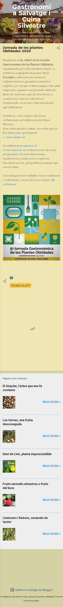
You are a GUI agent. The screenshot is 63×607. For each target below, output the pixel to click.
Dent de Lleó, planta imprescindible (27, 454)
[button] (58, 48)
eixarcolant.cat (15, 137)
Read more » (51, 401)
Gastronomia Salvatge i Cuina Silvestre (31, 16)
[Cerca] (58, 7)
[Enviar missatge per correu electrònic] (11, 278)
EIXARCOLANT (20, 285)
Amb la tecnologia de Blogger (33, 589)
